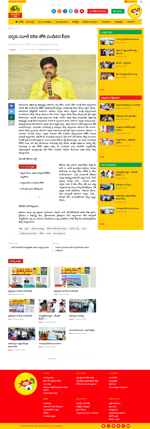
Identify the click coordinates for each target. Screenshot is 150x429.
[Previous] (35, 197)
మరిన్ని (102, 89)
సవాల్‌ (49, 233)
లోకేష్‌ (42, 233)
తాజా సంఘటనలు (56, 49)
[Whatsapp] (108, 426)
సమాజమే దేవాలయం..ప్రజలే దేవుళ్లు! (81, 330)
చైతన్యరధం (13, 49)
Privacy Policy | (43, 425)
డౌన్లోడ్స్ (75, 22)
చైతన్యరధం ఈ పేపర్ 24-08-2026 (66, 291)
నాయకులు (106, 22)
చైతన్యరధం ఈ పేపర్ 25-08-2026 (20, 291)
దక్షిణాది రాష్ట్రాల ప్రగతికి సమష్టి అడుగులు (126, 51)
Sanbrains (145, 426)
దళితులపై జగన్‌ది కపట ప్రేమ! (126, 116)
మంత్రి (84, 228)
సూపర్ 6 (131, 22)
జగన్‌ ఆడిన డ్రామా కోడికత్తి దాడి (31, 189)
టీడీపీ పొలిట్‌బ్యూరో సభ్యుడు (57, 228)
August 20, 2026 (121, 77)
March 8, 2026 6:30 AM (123, 146)
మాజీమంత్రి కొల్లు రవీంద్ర (28, 233)
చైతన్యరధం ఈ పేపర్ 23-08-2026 (20, 316)
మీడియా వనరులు (90, 22)
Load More (52, 359)
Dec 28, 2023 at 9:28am (28, 49)
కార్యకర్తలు (119, 22)
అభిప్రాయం (131, 1)
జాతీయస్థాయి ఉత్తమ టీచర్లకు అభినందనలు (18, 345)
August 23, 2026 (18, 319)
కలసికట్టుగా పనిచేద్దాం (76, 316)
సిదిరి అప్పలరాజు (59, 233)
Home (10, 28)
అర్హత (27, 228)
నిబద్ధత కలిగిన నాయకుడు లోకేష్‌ (32, 183)
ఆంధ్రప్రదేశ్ (16, 28)
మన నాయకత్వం (44, 22)
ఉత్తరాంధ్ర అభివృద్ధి (38, 228)
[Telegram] (103, 426)
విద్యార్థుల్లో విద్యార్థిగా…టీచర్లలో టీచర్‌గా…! (49, 317)
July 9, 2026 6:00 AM (123, 119)
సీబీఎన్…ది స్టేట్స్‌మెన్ (123, 63)
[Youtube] (128, 426)
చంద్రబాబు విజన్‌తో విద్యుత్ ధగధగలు (125, 128)
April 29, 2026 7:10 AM (123, 133)
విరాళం (119, 11)
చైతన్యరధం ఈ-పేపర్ (17, 1)
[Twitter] (118, 426)
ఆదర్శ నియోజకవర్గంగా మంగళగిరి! (128, 105)
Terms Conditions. (56, 425)
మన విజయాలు (62, 22)
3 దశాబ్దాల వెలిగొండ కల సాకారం (50, 343)
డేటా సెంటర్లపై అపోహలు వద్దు (126, 74)
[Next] (39, 197)
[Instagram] (123, 426)
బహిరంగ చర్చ (74, 228)
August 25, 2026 (18, 294)
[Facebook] (113, 426)
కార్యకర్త (10, 294)
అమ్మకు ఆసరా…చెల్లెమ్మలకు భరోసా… (125, 141)
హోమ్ (21, 22)
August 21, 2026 (121, 56)
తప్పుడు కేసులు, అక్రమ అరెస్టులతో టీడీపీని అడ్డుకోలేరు (35, 175)
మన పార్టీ (30, 22)
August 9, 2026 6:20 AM (124, 108)
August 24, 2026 (64, 294)
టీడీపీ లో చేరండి (99, 11)
